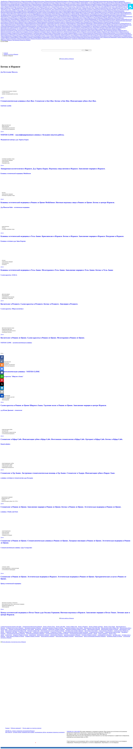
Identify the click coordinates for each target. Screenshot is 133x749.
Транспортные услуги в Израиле (116, 33)
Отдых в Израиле (83, 22)
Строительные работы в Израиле (77, 31)
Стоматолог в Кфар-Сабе (24, 632)
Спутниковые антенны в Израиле (30, 31)
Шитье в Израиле (19, 37)
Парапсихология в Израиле (12, 23)
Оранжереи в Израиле (47, 22)
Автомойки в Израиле (31, 1)
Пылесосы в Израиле (72, 26)
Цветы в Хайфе (122, 36)
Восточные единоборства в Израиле (116, 4)
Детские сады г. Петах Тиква (52, 8)
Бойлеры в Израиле (31, 4)
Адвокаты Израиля (78, 1)
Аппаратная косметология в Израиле (32, 626)
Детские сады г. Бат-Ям (87, 6)
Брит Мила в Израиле (62, 4)
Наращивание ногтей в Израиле (97, 19)
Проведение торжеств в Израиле (115, 24)
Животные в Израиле (37, 11)
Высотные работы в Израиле (30, 5)
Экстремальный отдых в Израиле (99, 37)
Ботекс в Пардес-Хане (49, 626)
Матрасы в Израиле (10, 19)
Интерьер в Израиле (16, 13)
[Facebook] (2, 357)
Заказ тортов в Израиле (49, 11)
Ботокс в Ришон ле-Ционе (96, 626)
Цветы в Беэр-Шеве (81, 36)
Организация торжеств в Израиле (62, 22)
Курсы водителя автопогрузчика (32, 16)
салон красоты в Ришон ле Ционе (15, 636)
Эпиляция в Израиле (41, 38)
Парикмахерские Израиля (36, 23)
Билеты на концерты (10, 4)
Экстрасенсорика (86, 37)
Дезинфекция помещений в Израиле (113, 5)
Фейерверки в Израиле (11, 36)
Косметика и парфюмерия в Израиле (73, 15)
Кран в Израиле (104, 15)
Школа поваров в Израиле (31, 37)
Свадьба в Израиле (112, 29)
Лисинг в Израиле (53, 18)
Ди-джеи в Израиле (54, 9)
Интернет (123, 12)
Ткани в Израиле (52, 33)
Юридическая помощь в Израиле (91, 38)
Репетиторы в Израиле (92, 27)
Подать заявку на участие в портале (32, 728)
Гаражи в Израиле (42, 5)
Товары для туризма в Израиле (65, 33)
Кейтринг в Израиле (90, 13)
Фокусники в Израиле (33, 36)
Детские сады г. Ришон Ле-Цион (95, 8)
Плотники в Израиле (36, 24)
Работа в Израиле (82, 26)
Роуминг (39, 29)
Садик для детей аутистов (48, 29)
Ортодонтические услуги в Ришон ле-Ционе (52, 630)
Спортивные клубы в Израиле (13, 31)
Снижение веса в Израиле (79, 30)
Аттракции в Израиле (54, 2)
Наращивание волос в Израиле (81, 19)
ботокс (95, 633)
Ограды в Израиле (18, 22)
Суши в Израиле (111, 31)
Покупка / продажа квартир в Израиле (62, 24)
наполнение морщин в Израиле (72, 635)
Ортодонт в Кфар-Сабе (33, 630)
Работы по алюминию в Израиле (103, 26)
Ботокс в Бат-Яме (60, 626)
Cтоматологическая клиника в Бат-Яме (11, 626)
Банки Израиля (115, 2)
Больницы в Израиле (41, 4)
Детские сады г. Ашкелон (74, 6)
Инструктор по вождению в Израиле (89, 12)
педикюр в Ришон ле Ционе (89, 635)
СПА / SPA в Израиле (106, 30)
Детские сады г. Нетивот (38, 8)
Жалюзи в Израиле (27, 11)
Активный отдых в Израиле (90, 1)
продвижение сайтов (40, 732)
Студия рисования (90, 31)
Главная (6, 53)
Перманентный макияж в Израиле (107, 23)
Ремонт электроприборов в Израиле (76, 27)
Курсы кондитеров (46, 16)
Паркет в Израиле (47, 23)
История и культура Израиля (29, 13)
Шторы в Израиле (64, 37)
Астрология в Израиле (33, 2)
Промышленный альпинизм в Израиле (16, 26)
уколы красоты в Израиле (47, 636)
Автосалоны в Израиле (43, 1)
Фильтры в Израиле (22, 36)
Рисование (8, 29)
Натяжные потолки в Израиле (14, 20)
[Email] (2, 392)
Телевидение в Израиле (41, 33)
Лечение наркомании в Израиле (40, 18)
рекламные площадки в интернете (56, 732)
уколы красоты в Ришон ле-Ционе (64, 636)
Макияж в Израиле (103, 18)
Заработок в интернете (91, 11)
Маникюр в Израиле (113, 18)
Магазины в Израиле (82, 18)
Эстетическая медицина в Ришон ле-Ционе (56, 633)
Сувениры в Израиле (101, 31)
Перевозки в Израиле (92, 23)
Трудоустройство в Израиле (21, 34)
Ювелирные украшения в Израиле (74, 38)
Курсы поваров (72, 16)
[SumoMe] (2, 396)
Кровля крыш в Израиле (114, 15)
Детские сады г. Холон (21, 9)
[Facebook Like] (2, 361)
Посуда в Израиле (86, 24)
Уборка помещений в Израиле (58, 34)
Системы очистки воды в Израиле (22, 30)
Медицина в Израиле (30, 19)
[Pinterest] (2, 380)
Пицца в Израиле (26, 24)
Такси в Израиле (119, 31)
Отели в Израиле (92, 22)
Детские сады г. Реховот (80, 8)
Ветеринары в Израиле (100, 4)
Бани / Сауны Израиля (91, 2)
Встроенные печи (17, 5)
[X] (2, 384)
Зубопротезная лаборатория (12, 12)
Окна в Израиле (37, 22)
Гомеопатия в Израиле (65, 5)
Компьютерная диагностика (11, 15)
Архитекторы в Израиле (21, 2)
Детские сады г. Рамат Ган (67, 8)
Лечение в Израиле (27, 18)
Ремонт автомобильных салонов (23, 27)
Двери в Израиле (85, 5)
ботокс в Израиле (103, 633)
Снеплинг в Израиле (66, 30)
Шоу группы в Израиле (53, 37)
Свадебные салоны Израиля (99, 29)
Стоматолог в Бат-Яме (11, 632)
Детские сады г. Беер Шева (100, 6)
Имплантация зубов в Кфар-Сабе (110, 628)
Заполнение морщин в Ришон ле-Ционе (52, 628)
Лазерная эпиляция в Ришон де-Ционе (76, 629)
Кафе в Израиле (80, 13)
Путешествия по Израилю (60, 26)
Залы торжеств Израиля (61, 11)
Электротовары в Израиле (29, 38)
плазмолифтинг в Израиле (104, 635)
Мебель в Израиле (20, 19)
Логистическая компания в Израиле (67, 18)
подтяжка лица (117, 635)
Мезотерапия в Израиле (93, 629)
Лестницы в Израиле (122, 16)
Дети (28, 6)
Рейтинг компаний (16, 728)
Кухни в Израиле (95, 16)
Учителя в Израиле (114, 34)
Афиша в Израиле (81, 2)
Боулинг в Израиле (52, 4)
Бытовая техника (90, 4)
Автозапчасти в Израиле (19, 1)
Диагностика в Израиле (66, 9)
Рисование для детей (16, 29)
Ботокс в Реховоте (83, 626)
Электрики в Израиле (16, 38)
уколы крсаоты (79, 636)
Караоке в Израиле (71, 13)
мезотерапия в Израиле (43, 635)
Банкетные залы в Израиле (104, 2)
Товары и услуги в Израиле (80, 33)
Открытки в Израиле (102, 22)
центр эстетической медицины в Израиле (95, 636)
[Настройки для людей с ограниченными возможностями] (130, 6)
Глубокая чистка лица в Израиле (14, 628)
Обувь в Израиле (99, 20)
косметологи (8, 635)
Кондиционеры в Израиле (56, 15)
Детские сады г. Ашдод (61, 6)
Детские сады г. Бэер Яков (114, 6)
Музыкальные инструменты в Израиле (63, 19)
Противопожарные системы (33, 26)
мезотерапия (32, 635)
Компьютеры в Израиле (43, 15)
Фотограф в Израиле (60, 36)
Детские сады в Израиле (36, 6)
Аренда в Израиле (10, 2)
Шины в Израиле (10, 37)
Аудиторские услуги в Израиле (68, 2)
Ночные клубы (64, 20)
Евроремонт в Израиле (16, 11)
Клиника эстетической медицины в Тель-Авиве (21, 629)
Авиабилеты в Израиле (7, 1)
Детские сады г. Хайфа (9, 9)
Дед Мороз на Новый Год (97, 5)
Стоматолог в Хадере (56, 632)
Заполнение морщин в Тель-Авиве (73, 628)
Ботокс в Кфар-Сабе (71, 626)
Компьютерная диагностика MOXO (27, 15)
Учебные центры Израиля (85, 34)
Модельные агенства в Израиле (44, 19)
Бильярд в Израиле (21, 4)
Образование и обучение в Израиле (85, 20)
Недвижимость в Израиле (41, 20)
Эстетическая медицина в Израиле (55, 38)
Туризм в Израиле (45, 34)
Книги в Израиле (109, 13)
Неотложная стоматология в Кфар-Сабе (15, 630)
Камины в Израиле (61, 13)
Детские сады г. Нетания (25, 8)
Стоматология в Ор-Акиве (96, 632)
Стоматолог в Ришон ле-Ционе (41, 632)
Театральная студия (30, 33)
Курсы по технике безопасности (59, 16)
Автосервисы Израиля (55, 1)
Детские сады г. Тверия (110, 8)
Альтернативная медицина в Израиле (108, 1)
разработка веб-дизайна (28, 732)
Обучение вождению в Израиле (112, 20)
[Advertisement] (29, 45)
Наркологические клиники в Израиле (116, 19)
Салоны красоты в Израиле (73, 29)
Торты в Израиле (103, 33)
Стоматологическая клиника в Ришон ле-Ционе (75, 632)
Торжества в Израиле (93, 33)
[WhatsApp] (2, 376)
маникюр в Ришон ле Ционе (20, 635)
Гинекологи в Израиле (53, 5)
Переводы (84, 23)
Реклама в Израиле (10, 27)
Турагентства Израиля (34, 34)
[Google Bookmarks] (2, 369)
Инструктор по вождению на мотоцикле (110, 12)
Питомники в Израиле (15, 24)
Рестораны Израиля (115, 27)
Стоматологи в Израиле (62, 31)
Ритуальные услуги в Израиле (29, 29)
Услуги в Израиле (73, 34)
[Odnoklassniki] (2, 365)
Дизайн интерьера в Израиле (90, 9)
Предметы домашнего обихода (99, 24)
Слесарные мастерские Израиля (52, 30)
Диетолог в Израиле (77, 9)
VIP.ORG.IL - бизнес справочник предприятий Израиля (19, 731)
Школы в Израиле (42, 37)
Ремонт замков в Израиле (38, 27)
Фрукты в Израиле (71, 36)
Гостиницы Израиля (76, 5)
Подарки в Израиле (47, 24)
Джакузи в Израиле (44, 9)
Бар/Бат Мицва (123, 2)
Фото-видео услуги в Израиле (47, 36)
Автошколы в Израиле (67, 1)
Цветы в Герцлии (90, 36)
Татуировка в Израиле (11, 33)
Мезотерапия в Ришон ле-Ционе (109, 629)
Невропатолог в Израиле (28, 20)
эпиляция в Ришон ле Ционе (114, 636)
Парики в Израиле (24, 23)
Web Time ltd (8, 732)
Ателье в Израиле (43, 2)
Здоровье (115, 11)
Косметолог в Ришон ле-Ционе (56, 629)
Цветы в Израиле (99, 36)
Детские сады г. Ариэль (49, 6)
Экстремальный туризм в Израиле (117, 37)
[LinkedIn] (2, 388)
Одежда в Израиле (28, 22)
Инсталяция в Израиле (74, 12)
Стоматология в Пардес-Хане (112, 632)
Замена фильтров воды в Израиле (76, 11)
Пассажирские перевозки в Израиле (61, 23)
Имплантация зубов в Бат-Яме (92, 628)
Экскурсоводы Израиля (75, 37)
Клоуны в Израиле (100, 13)
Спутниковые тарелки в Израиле (47, 31)
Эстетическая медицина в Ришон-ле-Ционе (81, 633)
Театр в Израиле (21, 33)
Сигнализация (9, 30)
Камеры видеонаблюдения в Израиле (46, 13)
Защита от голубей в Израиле (105, 11)
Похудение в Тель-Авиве (91, 630)
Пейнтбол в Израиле (76, 23)
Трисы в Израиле (9, 34)
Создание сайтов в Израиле (93, 30)
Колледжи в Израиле (119, 13)
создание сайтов (17, 732)
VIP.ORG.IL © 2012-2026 (73, 731)
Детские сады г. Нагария (12, 8)
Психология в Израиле (47, 26)
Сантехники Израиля (86, 29)
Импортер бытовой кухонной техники (41, 12)
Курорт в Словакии (10, 16)
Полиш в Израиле (76, 24)
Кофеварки (97, 15)
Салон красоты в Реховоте (106, 630)
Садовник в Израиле (60, 29)
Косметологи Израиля (88, 15)
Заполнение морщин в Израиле (33, 628)
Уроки (67, 34)
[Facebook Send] (2, 372)
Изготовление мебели (25, 12)
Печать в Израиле (121, 23)
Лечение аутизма (17, 18)
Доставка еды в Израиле (117, 9)
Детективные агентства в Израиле (18, 6)
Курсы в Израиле (19, 16)
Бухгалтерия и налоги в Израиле (77, 4)
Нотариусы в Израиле (54, 20)
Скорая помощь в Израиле (37, 30)
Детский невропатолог (33, 9)
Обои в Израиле (72, 20)
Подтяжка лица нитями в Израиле (74, 630)
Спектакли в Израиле (117, 30)
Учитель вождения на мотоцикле (100, 34)
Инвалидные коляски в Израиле (59, 12)
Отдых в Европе (75, 22)
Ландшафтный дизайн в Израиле (108, 16)
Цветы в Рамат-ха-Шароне (111, 36)
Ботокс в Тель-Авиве (109, 626)
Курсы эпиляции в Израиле (83, 16)
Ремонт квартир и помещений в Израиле (56, 27)
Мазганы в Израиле (93, 18)
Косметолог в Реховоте (41, 629)
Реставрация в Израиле (104, 27)
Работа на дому (91, 26)
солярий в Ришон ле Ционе (32, 636)
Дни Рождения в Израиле (104, 9)
